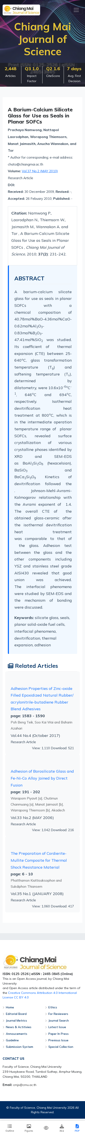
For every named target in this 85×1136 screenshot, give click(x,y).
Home (10, 1007)
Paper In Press (58, 1033)
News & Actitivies (18, 1027)
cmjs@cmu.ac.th (24, 1085)
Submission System (19, 1046)
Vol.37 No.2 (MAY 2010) (40, 171)
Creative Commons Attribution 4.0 (33, 993)
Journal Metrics (16, 1020)
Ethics (52, 1007)
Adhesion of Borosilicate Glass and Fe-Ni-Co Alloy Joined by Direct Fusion (42, 778)
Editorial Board (16, 1014)
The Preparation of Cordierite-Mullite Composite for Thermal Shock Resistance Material (39, 860)
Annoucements (16, 1033)
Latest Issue (57, 1027)
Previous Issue (58, 1040)
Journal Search (58, 1020)
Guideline (12, 1040)
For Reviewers (58, 1014)
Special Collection (60, 1046)
